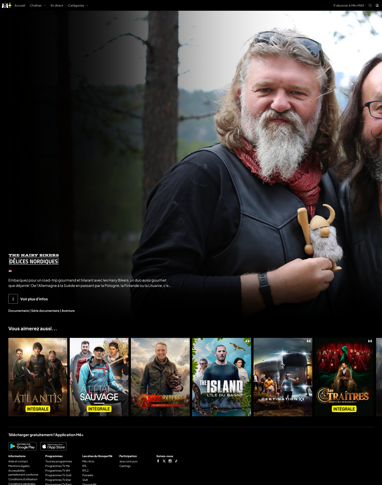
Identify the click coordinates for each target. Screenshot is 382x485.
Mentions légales (19, 466)
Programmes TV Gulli (58, 475)
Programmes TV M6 (57, 466)
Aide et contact (18, 461)
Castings (125, 466)
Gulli (85, 479)
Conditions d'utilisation (22, 479)
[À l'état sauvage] (99, 377)
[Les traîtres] (344, 377)
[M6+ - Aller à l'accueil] (6, 5)
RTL (84, 466)
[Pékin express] (160, 377)
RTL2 (85, 470)
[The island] (221, 377)
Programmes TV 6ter (58, 479)
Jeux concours (128, 461)
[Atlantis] (37, 377)
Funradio (87, 475)
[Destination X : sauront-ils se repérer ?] (283, 377)
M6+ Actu (88, 461)
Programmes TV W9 (57, 470)
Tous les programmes (58, 461)
